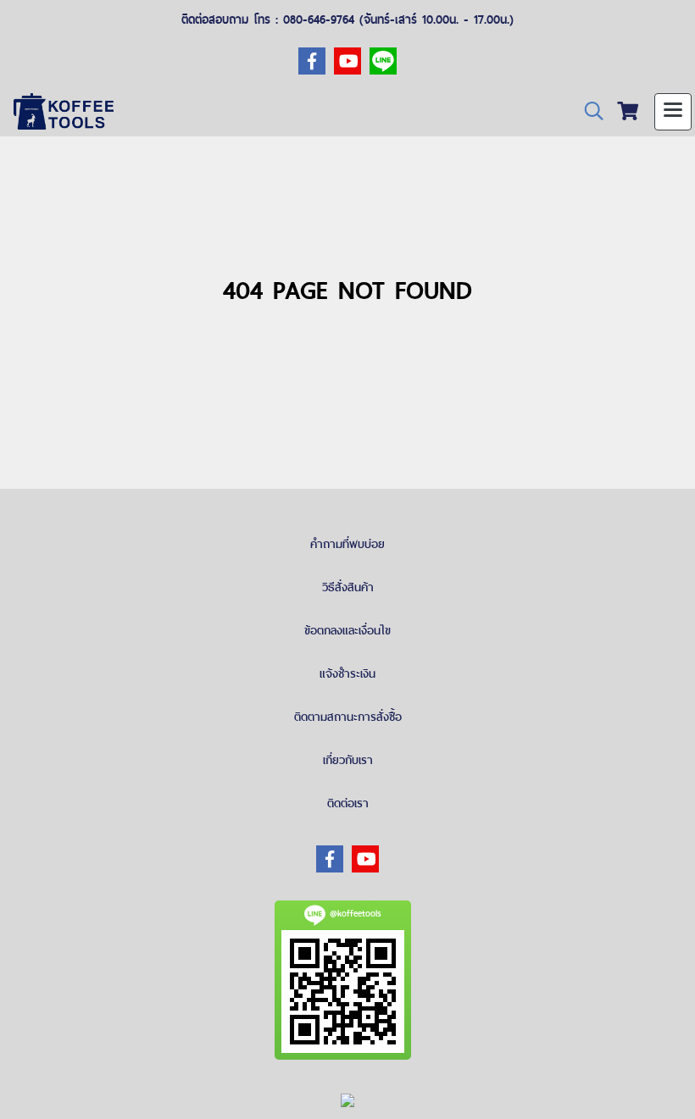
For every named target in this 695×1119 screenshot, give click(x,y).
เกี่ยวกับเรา (348, 760)
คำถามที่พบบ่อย (347, 544)
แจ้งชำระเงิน (347, 673)
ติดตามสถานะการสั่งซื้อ (348, 716)
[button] (588, 111)
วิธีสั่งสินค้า (348, 587)
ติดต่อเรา (348, 803)
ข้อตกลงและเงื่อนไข (347, 630)
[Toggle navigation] (673, 111)
